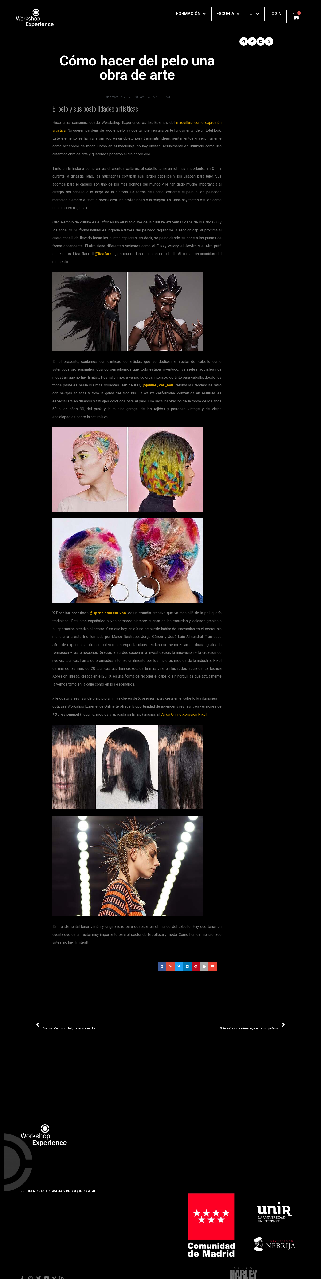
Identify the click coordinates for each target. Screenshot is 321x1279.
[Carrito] (296, 16)
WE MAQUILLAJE (159, 97)
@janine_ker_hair (158, 385)
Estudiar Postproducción (274, 1144)
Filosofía (194, 1137)
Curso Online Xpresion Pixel (183, 714)
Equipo (193, 1144)
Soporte (126, 1139)
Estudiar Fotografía (270, 1137)
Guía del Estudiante (136, 1154)
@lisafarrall (105, 254)
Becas (125, 1146)
